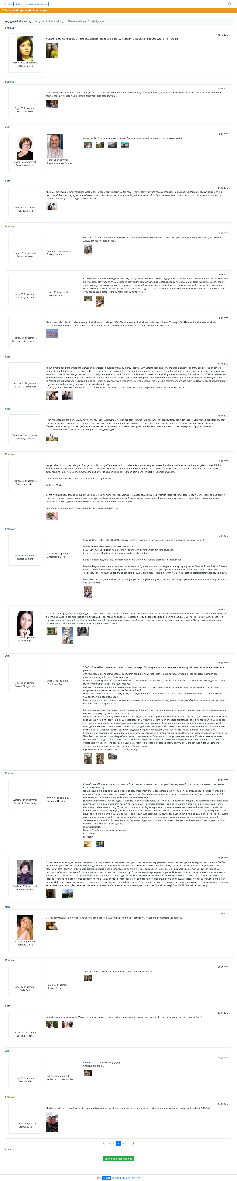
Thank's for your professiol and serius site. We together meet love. (117, 971)
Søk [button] (19, 4)
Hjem (9, 4)
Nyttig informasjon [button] (37, 4)
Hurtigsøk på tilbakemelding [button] (49, 21)
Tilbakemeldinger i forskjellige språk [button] (87, 21)
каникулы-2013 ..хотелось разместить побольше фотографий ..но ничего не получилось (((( (132, 138)
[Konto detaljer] (230, 4)
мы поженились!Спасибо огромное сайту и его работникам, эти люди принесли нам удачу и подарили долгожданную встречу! (114, 917)
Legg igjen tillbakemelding (17, 21)
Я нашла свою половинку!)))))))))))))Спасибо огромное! (101, 1064)
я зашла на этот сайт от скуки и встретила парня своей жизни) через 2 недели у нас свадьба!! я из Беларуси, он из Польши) (112, 38)
